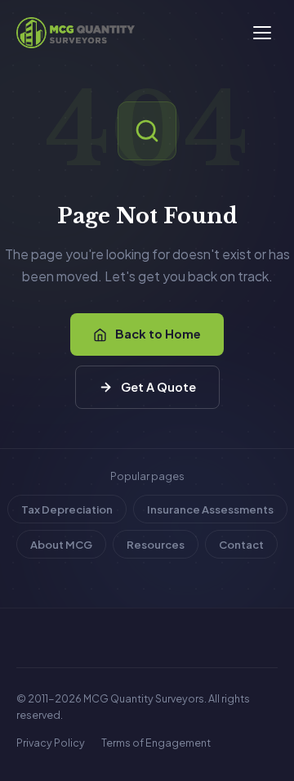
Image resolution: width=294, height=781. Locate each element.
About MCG (61, 544)
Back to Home (158, 333)
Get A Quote (158, 386)
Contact (241, 544)
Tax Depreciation (67, 509)
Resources (156, 544)
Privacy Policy (50, 742)
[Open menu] (262, 33)
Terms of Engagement (156, 742)
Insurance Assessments (210, 509)
